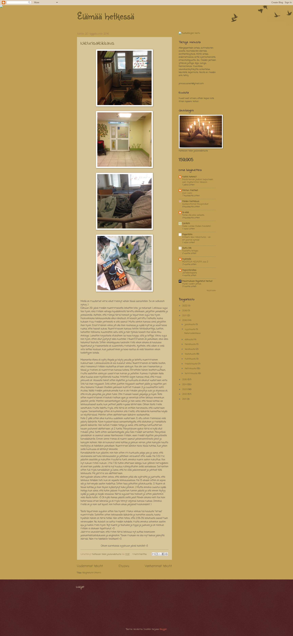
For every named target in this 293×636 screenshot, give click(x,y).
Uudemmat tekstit (90, 566)
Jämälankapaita (189, 272)
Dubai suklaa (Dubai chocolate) (196, 226)
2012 (185, 394)
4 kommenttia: (140, 554)
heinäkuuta (190, 344)
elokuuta (189, 339)
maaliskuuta (191, 363)
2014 (184, 384)
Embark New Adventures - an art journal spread (196, 239)
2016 (185, 320)
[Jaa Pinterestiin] (166, 554)
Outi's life (186, 248)
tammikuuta (191, 373)
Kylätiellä (186, 259)
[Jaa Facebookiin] (163, 554)
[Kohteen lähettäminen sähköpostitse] (153, 554)
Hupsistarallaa (189, 270)
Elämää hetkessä (105, 15)
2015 (185, 379)
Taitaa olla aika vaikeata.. (193, 215)
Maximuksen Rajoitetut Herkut (197, 281)
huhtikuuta (190, 359)
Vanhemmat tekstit (158, 566)
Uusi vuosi (187, 193)
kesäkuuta (190, 349)
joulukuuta (190, 324)
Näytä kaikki (211, 290)
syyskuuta (190, 329)
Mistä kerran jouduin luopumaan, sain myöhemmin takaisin (197, 181)
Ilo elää (185, 212)
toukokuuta (190, 354)
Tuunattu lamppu (190, 250)
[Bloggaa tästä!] (156, 554)
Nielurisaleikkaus (97, 43)
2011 (184, 399)
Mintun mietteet (190, 190)
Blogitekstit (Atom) (91, 572)
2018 (185, 310)
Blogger (163, 629)
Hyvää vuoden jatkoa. (191, 283)
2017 (184, 315)
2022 (185, 305)
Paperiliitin (187, 234)
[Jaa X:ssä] (160, 554)
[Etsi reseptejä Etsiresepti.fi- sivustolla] (189, 33)
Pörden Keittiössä (190, 201)
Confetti (186, 223)
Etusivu (124, 566)
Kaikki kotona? (189, 176)
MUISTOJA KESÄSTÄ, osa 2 (195, 261)
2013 (184, 389)
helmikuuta (191, 368)
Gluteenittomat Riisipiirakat (195, 204)
